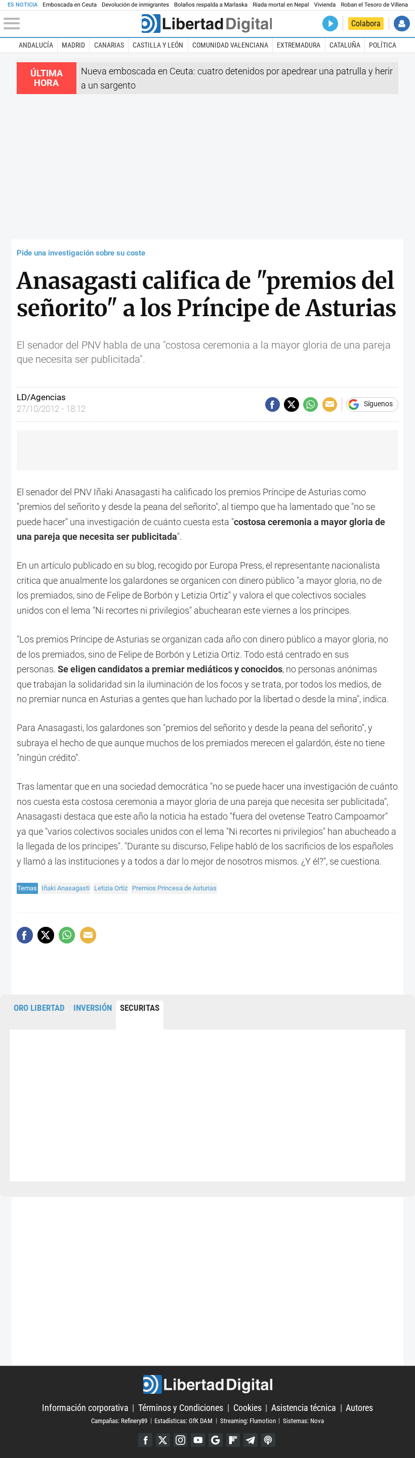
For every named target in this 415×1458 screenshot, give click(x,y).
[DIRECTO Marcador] (330, 23)
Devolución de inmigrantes (135, 5)
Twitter (163, 1440)
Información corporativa (85, 1407)
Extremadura (298, 45)
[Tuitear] (291, 404)
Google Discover (216, 1440)
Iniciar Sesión (401, 23)
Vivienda (325, 5)
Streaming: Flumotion (248, 1420)
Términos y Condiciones (180, 1407)
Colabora (366, 23)
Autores (359, 1407)
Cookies (247, 1407)
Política (382, 45)
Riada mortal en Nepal (281, 5)
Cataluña (344, 45)
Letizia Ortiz (111, 888)
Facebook (145, 1440)
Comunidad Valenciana (230, 45)
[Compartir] (272, 404)
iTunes (268, 1440)
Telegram (250, 1440)
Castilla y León (158, 45)
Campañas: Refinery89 (119, 1420)
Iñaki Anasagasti (66, 888)
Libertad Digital (207, 1384)
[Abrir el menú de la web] (71, 24)
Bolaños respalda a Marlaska (210, 5)
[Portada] (207, 23)
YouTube (198, 1440)
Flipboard (233, 1440)
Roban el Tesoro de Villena (374, 5)
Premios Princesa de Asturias (174, 888)
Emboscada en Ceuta (70, 5)
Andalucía (36, 45)
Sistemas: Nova (303, 1420)
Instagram (181, 1440)
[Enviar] (310, 404)
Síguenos (378, 404)
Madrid (73, 45)
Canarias (109, 45)
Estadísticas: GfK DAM (183, 1420)
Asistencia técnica (303, 1407)
